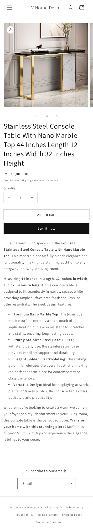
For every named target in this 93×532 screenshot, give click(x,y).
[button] (9, 7)
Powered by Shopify (49, 507)
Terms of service (48, 514)
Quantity (10, 188)
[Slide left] (36, 116)
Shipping (27, 180)
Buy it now (46, 228)
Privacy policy (24, 514)
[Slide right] (57, 116)
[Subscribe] (70, 483)
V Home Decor (28, 507)
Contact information (49, 522)
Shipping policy (72, 514)
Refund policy (74, 507)
